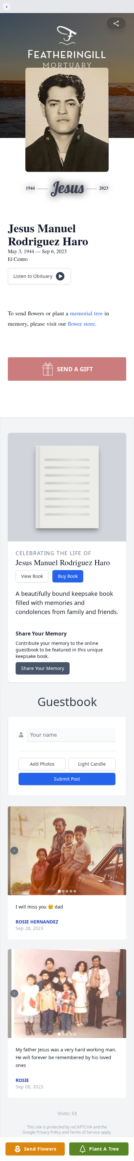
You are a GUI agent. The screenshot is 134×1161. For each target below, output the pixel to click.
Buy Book (68, 576)
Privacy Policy (48, 1132)
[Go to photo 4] (71, 891)
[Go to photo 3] (67, 891)
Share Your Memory (42, 668)
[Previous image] (14, 850)
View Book (32, 576)
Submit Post (67, 779)
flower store (81, 323)
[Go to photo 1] (59, 891)
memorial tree (86, 313)
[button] (66, 850)
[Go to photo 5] (75, 891)
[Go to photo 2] (63, 891)
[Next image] (120, 850)
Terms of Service (85, 1132)
